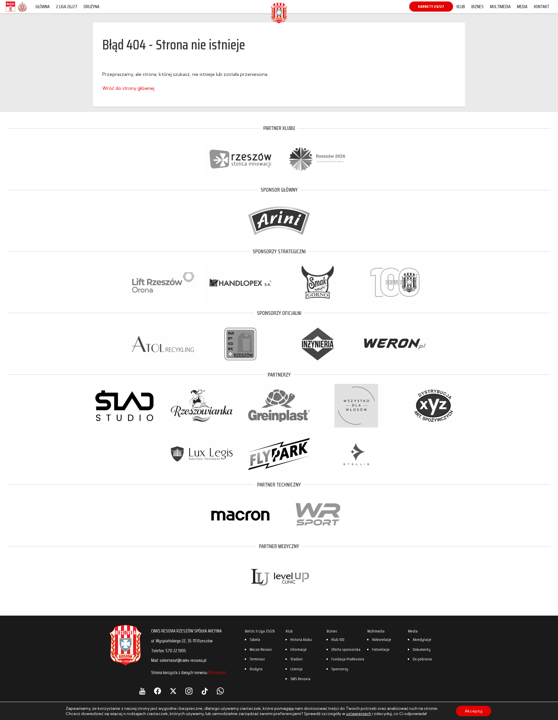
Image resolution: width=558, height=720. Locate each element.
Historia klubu (301, 639)
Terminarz (257, 659)
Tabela (255, 639)
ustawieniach (358, 713)
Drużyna (91, 6)
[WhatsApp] (220, 691)
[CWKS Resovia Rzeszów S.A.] (279, 21)
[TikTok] (204, 691)
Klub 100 (337, 639)
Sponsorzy (339, 669)
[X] (173, 691)
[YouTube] (142, 691)
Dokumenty (421, 649)
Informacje (298, 649)
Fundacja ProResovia (347, 659)
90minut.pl (217, 672)
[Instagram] (188, 691)
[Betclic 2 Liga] (10, 11)
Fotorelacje (380, 649)
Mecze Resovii (261, 649)
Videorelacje (381, 639)
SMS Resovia (300, 679)
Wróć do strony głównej (128, 88)
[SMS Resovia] (22, 11)
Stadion (296, 659)
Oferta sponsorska (345, 649)
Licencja (296, 669)
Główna (42, 6)
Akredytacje (422, 639)
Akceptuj (473, 711)
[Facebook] (157, 691)
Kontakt (541, 6)
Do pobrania (422, 659)
